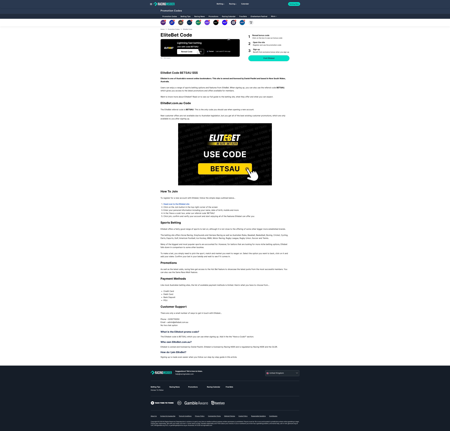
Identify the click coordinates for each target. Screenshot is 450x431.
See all (251, 22)
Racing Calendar (213, 387)
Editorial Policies (229, 416)
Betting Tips (155, 387)
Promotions (193, 387)
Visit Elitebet (269, 58)
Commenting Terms (214, 416)
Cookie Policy (243, 416)
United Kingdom (276, 373)
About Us (154, 416)
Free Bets (229, 387)
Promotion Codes (171, 10)
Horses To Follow (157, 390)
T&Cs (165, 58)
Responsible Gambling (258, 416)
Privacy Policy (199, 416)
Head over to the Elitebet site (176, 204)
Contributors (273, 416)
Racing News (174, 387)
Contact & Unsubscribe (167, 416)
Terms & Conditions (185, 416)
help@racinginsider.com (184, 374)
